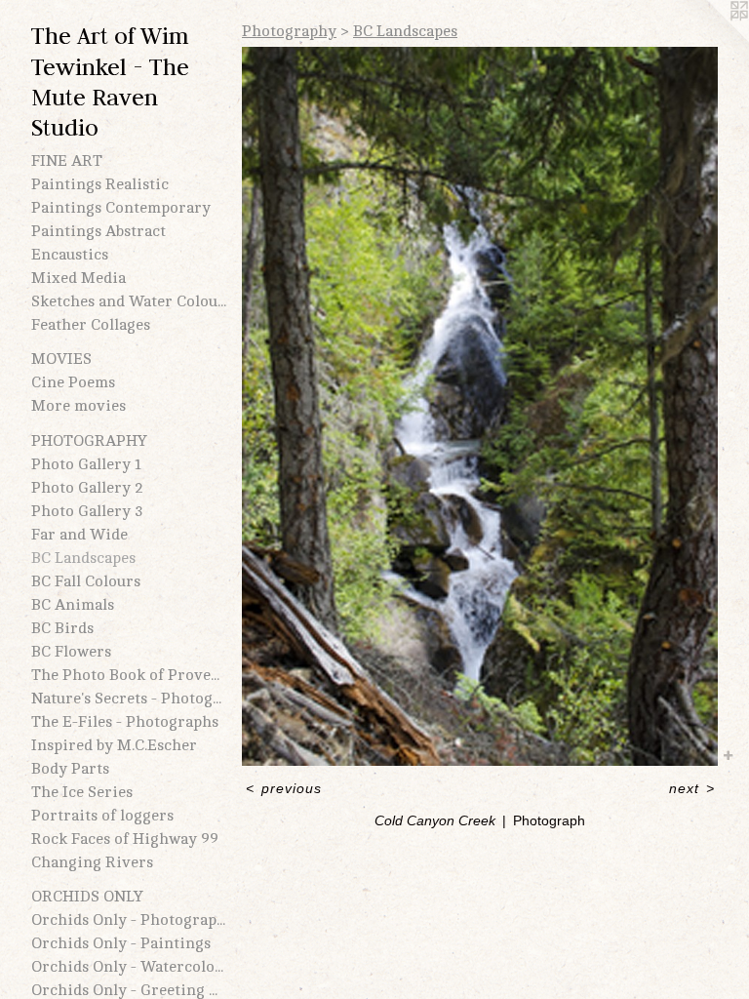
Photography (89, 441)
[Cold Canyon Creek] (480, 406)
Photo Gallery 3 (87, 511)
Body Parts (70, 769)
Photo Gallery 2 (87, 488)
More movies (78, 406)
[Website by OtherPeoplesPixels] (710, 39)
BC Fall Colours (85, 581)
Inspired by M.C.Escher (114, 745)
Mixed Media (78, 278)
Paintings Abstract (98, 231)
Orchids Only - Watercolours (128, 967)
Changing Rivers (92, 862)
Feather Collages (90, 325)
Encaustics (69, 254)
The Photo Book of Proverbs (128, 675)
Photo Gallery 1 (86, 464)
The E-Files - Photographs (124, 722)
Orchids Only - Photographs (128, 920)
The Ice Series (82, 792)
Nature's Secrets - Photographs (128, 698)
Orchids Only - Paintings (121, 943)
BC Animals (72, 605)
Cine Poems (73, 382)
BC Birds (62, 628)
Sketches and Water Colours (128, 301)
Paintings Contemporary (121, 208)
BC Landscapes (83, 558)
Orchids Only (87, 896)
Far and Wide (79, 534)
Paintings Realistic (100, 184)
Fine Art (66, 161)
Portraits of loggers (102, 815)
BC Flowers (71, 651)
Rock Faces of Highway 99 (124, 839)
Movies (61, 359)
